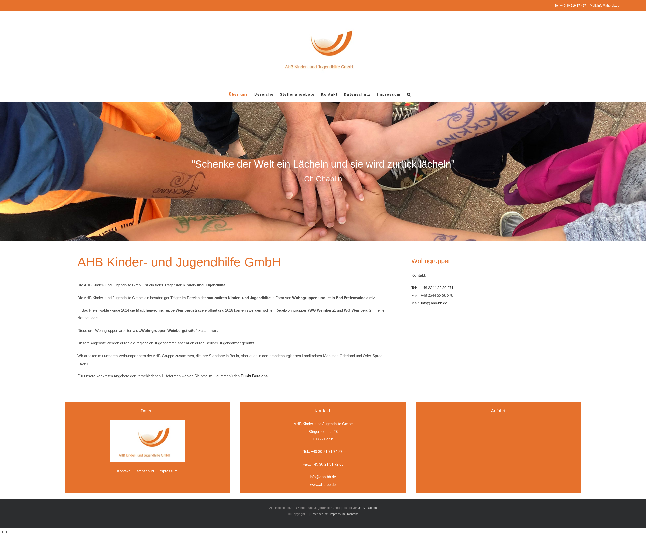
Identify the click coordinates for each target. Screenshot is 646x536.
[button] (409, 94)
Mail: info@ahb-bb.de (605, 5)
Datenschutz (144, 471)
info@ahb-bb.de (434, 303)
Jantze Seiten (367, 508)
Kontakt (123, 471)
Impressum (337, 514)
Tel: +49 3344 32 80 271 (432, 288)
